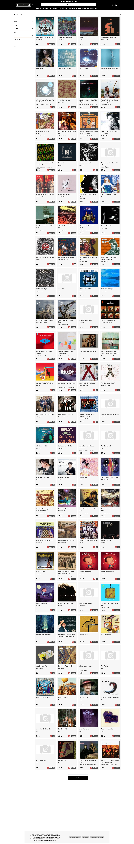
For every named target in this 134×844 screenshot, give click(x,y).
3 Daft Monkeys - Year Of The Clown (44, 37)
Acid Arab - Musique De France (108, 194)
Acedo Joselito (61, 196)
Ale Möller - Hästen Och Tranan (65, 603)
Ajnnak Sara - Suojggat (63, 477)
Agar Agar (38, 385)
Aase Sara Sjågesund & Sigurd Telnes (88, 104)
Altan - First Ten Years (84, 729)
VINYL (37, 8)
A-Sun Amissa (61, 102)
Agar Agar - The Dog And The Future (44, 383)
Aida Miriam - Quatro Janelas (65, 446)
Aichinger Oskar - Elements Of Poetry (110, 414)
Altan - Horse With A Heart (107, 729)
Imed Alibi (81, 637)
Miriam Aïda (38, 448)
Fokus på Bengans (70, 8)
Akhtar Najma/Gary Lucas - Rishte (109, 477)
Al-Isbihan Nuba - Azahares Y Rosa (44, 540)
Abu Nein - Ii (61, 163)
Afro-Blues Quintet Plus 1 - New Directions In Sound (65, 352)
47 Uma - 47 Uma (83, 37)
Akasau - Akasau (83, 477)
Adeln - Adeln (61, 289)
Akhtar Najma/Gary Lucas (107, 479)
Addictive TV (39, 259)
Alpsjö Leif (81, 699)
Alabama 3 (81, 542)
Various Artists (61, 638)
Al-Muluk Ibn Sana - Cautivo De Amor (66, 540)
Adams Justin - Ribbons (106, 226)
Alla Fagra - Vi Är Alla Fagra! (43, 697)
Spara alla (85, 837)
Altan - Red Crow (62, 760)
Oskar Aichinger (105, 417)
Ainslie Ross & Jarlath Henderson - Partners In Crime (87, 447)
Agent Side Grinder (83, 385)
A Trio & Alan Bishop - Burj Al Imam (109, 69)
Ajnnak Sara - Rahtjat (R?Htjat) (43, 477)
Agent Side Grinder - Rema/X (108, 383)
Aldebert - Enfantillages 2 (85, 572)
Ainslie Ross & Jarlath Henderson (87, 450)
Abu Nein (60, 165)
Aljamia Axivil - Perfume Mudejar (66, 666)
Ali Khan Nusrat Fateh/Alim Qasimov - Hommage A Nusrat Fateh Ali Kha (67, 635)
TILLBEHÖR (61, 8)
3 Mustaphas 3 (61, 39)
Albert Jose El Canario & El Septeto (66, 576)
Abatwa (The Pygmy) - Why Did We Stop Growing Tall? (109, 101)
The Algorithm (39, 637)
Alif (102, 637)
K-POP (50, 8)
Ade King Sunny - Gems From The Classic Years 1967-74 (109, 258)
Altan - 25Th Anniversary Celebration (110, 697)
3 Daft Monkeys (39, 39)
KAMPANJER (85, 8)
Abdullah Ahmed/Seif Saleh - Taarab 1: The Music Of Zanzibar (88, 132)
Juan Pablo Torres (105, 607)
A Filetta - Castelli (83, 69)
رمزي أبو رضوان (105, 167)
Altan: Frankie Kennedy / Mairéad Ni (87, 764)
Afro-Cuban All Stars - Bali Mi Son (87, 352)
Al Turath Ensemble (83, 513)
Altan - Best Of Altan (63, 729)
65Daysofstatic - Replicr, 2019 (108, 37)
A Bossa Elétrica (61, 71)
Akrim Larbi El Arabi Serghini (42, 513)
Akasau (81, 479)
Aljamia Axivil (61, 668)
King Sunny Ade (83, 261)
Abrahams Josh (104, 135)
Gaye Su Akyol (61, 513)
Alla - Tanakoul (104, 666)
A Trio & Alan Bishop (105, 71)
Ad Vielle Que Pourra (41, 230)
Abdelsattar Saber (40, 135)
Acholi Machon (82, 198)
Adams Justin (104, 228)
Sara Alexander (82, 605)
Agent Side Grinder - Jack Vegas (87, 383)
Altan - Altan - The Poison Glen (43, 729)
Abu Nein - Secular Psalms (85, 163)
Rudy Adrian (104, 291)
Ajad (102, 448)
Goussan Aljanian (83, 670)
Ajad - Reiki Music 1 (106, 446)
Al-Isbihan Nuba (39, 542)
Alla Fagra (38, 699)
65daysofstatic (104, 39)
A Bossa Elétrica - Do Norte (64, 69)
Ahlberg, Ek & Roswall (41, 417)
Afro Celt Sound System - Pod (108, 320)
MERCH (55, 8)
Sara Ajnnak (38, 479)
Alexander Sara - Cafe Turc (85, 603)
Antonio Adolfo (82, 291)
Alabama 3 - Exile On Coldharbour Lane (88, 540)
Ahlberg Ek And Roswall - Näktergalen (45, 414)
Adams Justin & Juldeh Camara (86, 230)
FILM (46, 8)
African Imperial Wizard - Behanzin (44, 320)
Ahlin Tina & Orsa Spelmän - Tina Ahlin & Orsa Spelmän (87, 415)
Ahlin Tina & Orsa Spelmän (85, 418)
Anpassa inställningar (75, 837)
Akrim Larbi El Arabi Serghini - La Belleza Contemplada (44, 510)
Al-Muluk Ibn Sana (62, 542)
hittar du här (53, 840)
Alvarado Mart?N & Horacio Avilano (109, 764)
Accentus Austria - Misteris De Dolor (45, 194)
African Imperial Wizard (41, 322)
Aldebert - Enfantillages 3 (42, 603)
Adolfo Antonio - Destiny (85, 289)
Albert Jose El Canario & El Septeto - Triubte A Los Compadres (66, 572)
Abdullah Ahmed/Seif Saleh (85, 135)
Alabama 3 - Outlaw (40, 572)
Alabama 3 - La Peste (106, 540)
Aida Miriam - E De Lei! (41, 446)
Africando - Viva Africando (85, 320)
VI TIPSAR (78, 8)
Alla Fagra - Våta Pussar (63, 697)
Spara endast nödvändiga (97, 837)
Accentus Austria (40, 196)
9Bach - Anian (39, 69)
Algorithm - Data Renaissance (43, 635)
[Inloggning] (116, 5)
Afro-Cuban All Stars (84, 354)
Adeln (59, 291)
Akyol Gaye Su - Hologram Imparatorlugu (64, 510)
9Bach (37, 71)
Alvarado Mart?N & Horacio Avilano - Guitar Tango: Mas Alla (110, 761)
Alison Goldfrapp (40, 668)
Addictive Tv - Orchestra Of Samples (45, 257)
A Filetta (81, 71)
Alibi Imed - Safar (83, 635)
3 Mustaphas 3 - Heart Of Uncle (65, 37)
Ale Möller (60, 605)
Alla (102, 668)
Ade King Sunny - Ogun (41, 289)
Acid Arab (103, 196)
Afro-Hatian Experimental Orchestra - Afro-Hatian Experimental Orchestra (110, 352)
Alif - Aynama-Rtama (106, 635)
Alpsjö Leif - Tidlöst (84, 697)
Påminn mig (51, 44)
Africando (81, 322)
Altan (102, 699)
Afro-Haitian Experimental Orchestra (109, 355)
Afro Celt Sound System (106, 322)
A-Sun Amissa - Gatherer (64, 100)
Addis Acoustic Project (63, 259)
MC (43, 8)
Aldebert (81, 574)
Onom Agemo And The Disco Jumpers (66, 387)
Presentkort (94, 8)
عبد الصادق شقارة (62, 135)
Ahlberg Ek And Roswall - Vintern (65, 414)
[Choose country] (112, 5)
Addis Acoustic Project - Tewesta (66, 257)
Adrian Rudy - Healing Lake (107, 289)
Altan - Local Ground (41, 760)
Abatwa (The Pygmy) (106, 104)
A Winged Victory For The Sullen (43, 104)
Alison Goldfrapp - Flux (41, 666)
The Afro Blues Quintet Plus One (65, 355)
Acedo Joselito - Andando (64, 194)
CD (41, 8)
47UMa (81, 39)
